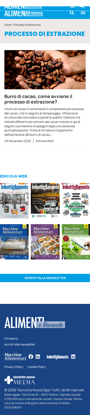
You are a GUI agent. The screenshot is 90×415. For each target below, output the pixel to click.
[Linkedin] (37, 356)
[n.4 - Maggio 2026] (45, 201)
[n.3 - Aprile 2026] (76, 201)
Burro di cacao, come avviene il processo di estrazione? (38, 99)
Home (7, 25)
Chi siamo (11, 338)
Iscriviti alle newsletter (19, 344)
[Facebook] (30, 356)
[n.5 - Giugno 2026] (14, 242)
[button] (72, 12)
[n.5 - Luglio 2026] (14, 201)
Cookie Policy (37, 367)
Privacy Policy (13, 367)
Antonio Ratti (45, 141)
